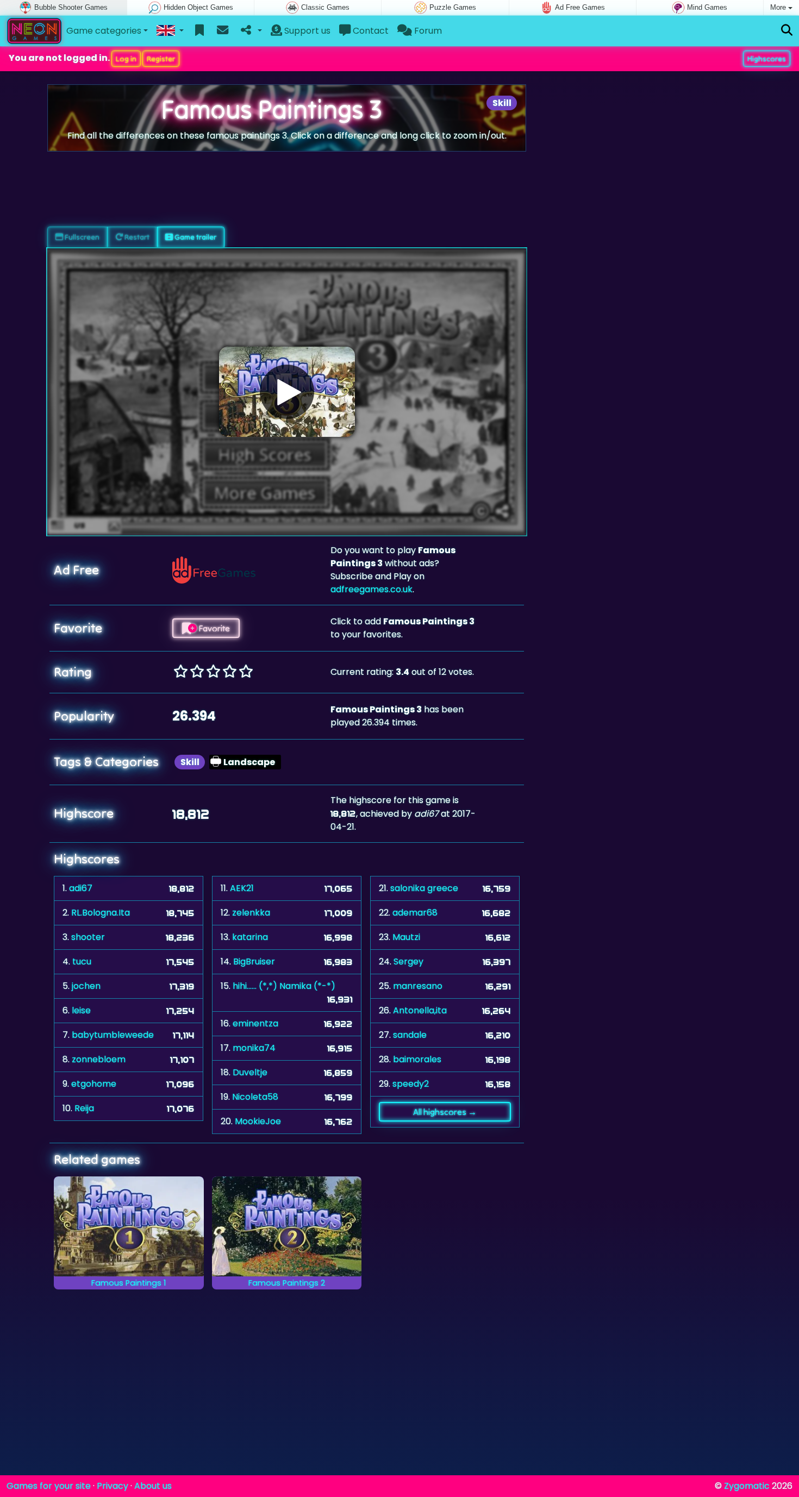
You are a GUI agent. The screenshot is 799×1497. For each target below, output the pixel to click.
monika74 (254, 1048)
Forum (427, 30)
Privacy (112, 1486)
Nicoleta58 (255, 1097)
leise (81, 1010)
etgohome (93, 1084)
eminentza (255, 1023)
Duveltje (250, 1072)
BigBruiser (254, 961)
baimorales (417, 1059)
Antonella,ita (420, 1010)
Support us (306, 30)
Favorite (213, 628)
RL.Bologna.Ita (100, 912)
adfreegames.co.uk (371, 589)
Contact (370, 30)
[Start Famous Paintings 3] (287, 392)
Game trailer (194, 237)
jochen (86, 986)
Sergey (408, 961)
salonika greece (424, 888)
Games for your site (49, 1486)
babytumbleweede (113, 1035)
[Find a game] (786, 30)
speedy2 (410, 1084)
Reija (84, 1108)
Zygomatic (747, 1486)
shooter (88, 937)
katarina (250, 937)
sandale (410, 1035)
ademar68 (415, 912)
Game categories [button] (103, 30)
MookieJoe (258, 1121)
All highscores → (445, 1111)
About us (153, 1486)
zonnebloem (99, 1059)
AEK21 (242, 888)
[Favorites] (199, 31)
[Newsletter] (222, 31)
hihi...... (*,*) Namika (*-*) (284, 986)
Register (161, 59)
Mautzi (406, 937)
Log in (126, 59)
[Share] (250, 31)
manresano (417, 986)
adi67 (80, 888)
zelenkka (251, 912)
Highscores (766, 59)
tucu (81, 961)
